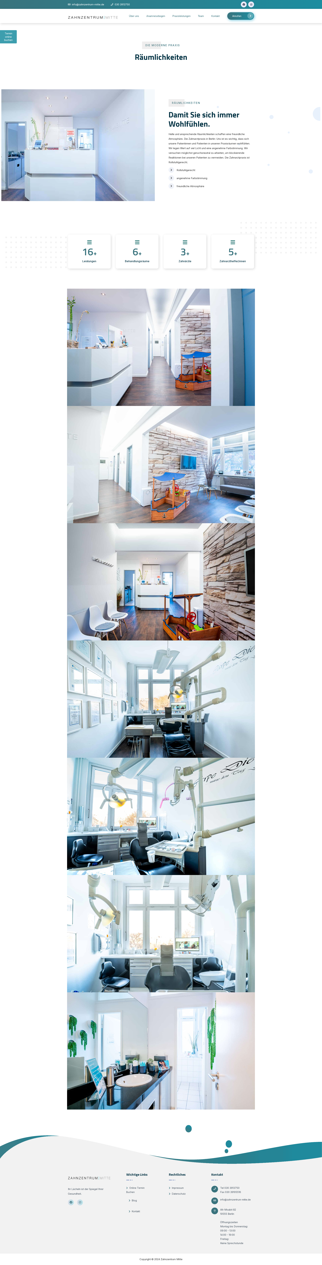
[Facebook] (244, 4)
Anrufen (236, 16)
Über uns (134, 16)
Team (201, 16)
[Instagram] (251, 4)
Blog (134, 1200)
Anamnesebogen (155, 16)
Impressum (177, 1187)
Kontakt (215, 16)
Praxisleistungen (181, 16)
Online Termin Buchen (135, 1189)
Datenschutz (178, 1193)
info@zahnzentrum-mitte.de (235, 1199)
